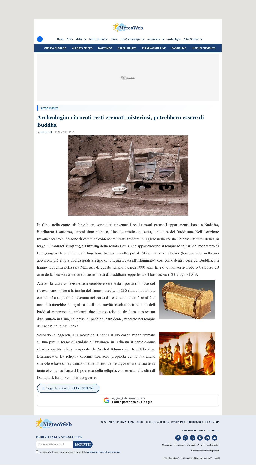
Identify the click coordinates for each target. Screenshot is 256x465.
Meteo (79, 39)
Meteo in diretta (98, 39)
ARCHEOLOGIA (195, 421)
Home (60, 39)
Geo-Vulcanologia (130, 39)
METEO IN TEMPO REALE (122, 421)
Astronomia (153, 39)
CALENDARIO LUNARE (193, 430)
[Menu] (40, 39)
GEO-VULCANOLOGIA (157, 421)
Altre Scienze (191, 39)
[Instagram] (185, 438)
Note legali (190, 444)
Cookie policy (212, 444)
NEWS (104, 421)
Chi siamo (167, 444)
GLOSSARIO (213, 430)
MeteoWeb (176, 457)
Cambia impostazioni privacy (205, 450)
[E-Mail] (214, 438)
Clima (114, 39)
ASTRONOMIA (178, 421)
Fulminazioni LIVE (154, 48)
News (70, 39)
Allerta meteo (82, 48)
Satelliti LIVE (127, 48)
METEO (140, 421)
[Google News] (207, 438)
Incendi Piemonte (204, 48)
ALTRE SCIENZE (49, 108)
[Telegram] (200, 438)
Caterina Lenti (46, 131)
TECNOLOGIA (212, 421)
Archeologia (174, 39)
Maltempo (105, 48)
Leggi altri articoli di (70, 388)
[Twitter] (192, 438)
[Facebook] (178, 438)
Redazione (179, 444)
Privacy (200, 444)
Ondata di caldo (55, 48)
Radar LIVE (178, 48)
